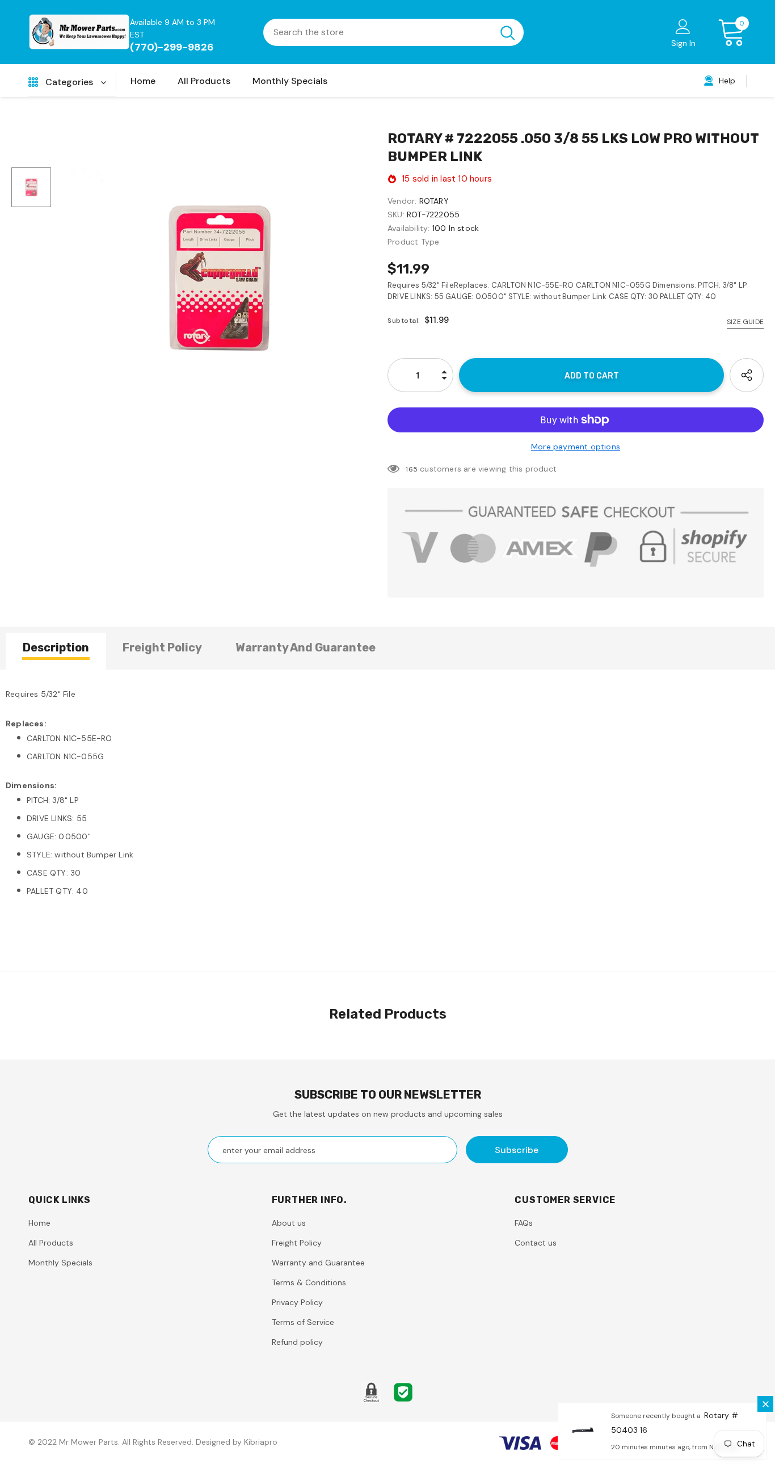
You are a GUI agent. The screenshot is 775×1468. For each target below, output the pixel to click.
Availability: (408, 228)
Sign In (683, 43)
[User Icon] (683, 26)
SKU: (396, 214)
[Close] (765, 1404)
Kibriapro (260, 1442)
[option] (219, 277)
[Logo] (79, 32)
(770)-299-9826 (172, 47)
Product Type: (414, 242)
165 (412, 469)
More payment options (575, 446)
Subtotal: (403, 320)
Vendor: (401, 201)
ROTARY (434, 201)
